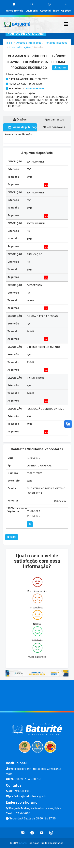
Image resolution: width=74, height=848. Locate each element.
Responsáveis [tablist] (55, 127)
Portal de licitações (56, 42)
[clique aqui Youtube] (41, 832)
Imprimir (61, 67)
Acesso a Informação (28, 42)
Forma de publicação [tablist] (24, 127)
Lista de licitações (20, 47)
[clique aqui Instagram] (51, 832)
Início (9, 42)
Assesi (23, 843)
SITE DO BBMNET (35, 88)
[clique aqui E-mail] (22, 832)
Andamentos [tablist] (55, 119)
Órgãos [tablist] (21, 119)
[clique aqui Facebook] (32, 832)
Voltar (12, 537)
